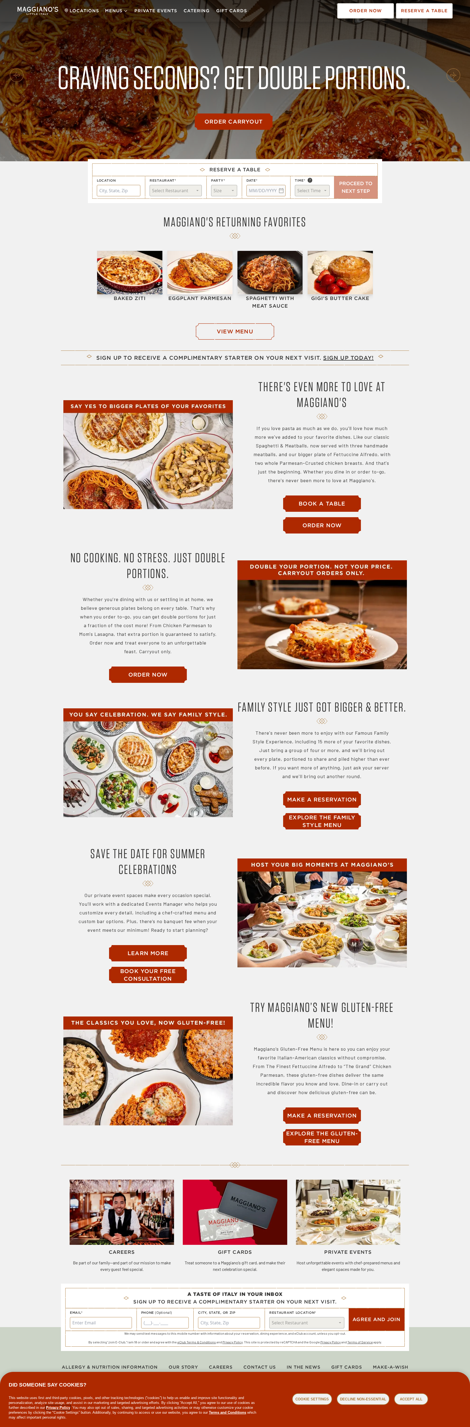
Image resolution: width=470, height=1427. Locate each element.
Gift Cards (231, 10)
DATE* (252, 180)
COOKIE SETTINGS (312, 1399)
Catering (197, 10)
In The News (303, 1367)
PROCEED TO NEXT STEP (355, 187)
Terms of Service (360, 1342)
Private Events (155, 10)
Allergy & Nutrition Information (110, 1367)
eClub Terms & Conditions (196, 1342)
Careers (221, 1367)
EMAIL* (76, 1313)
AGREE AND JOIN (376, 1319)
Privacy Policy (232, 1342)
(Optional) (163, 1313)
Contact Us (259, 1367)
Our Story (183, 1367)
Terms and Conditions (227, 1412)
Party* (218, 180)
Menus (114, 10)
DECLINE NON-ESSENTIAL (363, 1399)
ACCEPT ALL (411, 1399)
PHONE (147, 1313)
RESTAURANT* (163, 180)
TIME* (300, 180)
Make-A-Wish (390, 1367)
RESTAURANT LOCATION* (292, 1313)
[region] (235, 1399)
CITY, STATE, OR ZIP (217, 1313)
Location (106, 180)
